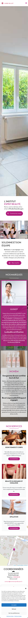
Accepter (14, 605)
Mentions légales (10, 616)
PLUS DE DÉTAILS (14, 507)
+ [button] (2, 586)
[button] (26, 588)
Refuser (14, 609)
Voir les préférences (14, 613)
